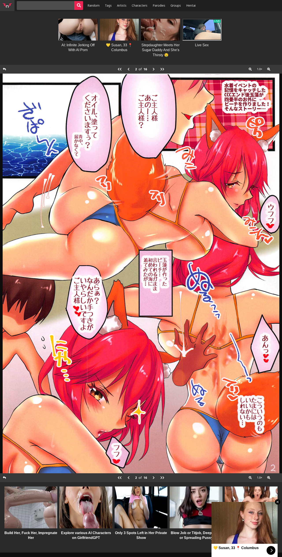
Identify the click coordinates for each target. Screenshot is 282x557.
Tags (108, 5)
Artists (121, 5)
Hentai (191, 5)
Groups (176, 5)
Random (93, 5)
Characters (139, 5)
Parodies (159, 5)
